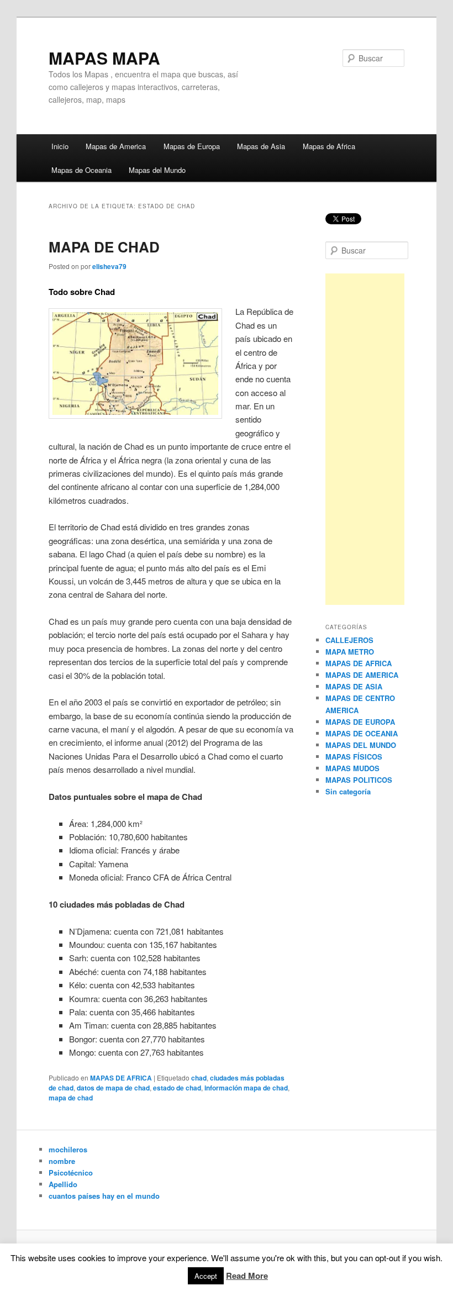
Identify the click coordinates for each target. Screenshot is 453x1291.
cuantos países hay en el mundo (104, 1195)
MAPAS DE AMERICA (361, 675)
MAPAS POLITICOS (358, 779)
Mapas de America (116, 146)
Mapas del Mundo (157, 170)
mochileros (68, 1149)
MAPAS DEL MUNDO (360, 745)
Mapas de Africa (329, 146)
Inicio (60, 146)
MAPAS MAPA (104, 58)
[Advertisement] (364, 439)
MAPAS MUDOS (352, 768)
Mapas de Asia (261, 146)
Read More (247, 1275)
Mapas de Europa (192, 146)
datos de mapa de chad (113, 1088)
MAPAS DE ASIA (353, 686)
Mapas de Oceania (81, 170)
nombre (62, 1161)
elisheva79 (109, 266)
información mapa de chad (246, 1088)
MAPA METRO (349, 651)
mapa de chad (71, 1098)
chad (199, 1078)
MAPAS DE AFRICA (121, 1078)
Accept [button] (205, 1276)
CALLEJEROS (349, 640)
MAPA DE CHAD (104, 246)
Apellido (63, 1184)
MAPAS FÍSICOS (353, 756)
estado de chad (177, 1088)
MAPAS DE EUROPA (360, 721)
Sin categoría (348, 791)
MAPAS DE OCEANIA (361, 733)
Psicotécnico (71, 1172)
